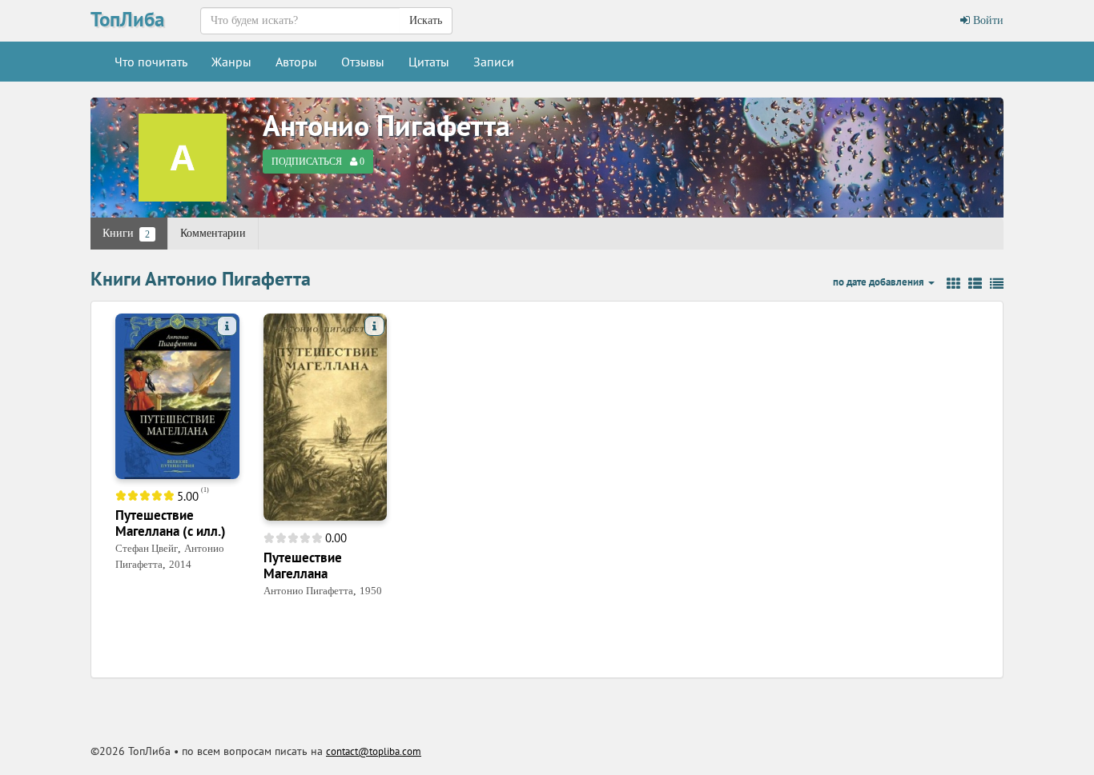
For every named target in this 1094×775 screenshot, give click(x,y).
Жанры (231, 62)
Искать (425, 20)
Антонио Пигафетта (386, 125)
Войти (987, 20)
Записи (493, 62)
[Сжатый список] (997, 284)
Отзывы (362, 62)
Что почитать (151, 62)
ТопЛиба (127, 19)
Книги (126, 233)
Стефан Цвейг (146, 548)
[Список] (975, 284)
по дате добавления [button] (880, 282)
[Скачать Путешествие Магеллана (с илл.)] (177, 395)
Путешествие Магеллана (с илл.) (170, 523)
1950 (371, 591)
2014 (180, 564)
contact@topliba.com (373, 751)
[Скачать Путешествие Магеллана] (325, 416)
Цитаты (428, 62)
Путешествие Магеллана (302, 565)
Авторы (296, 62)
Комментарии (213, 233)
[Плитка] (953, 284)
